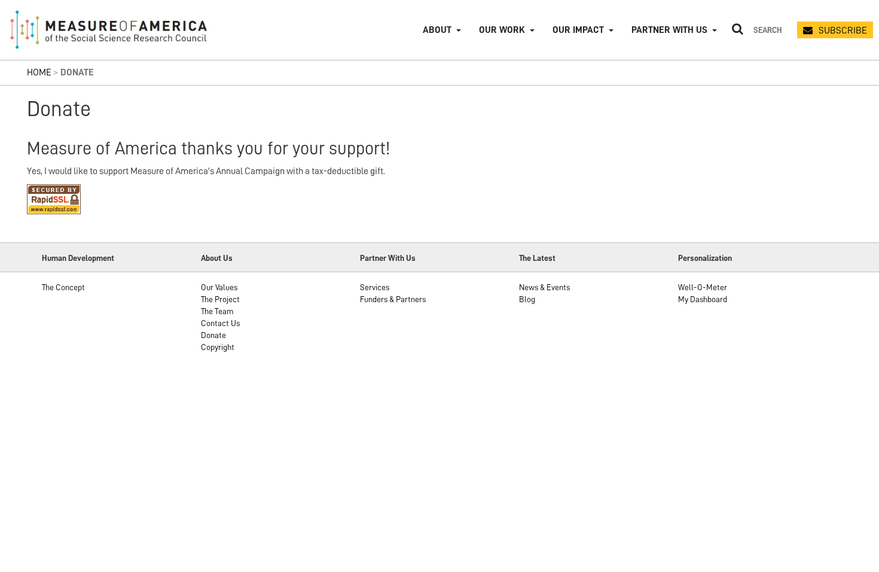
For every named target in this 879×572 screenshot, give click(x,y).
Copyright (217, 347)
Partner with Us (669, 30)
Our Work (502, 30)
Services (374, 287)
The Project (220, 299)
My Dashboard (702, 299)
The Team (217, 311)
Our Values (219, 287)
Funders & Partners (393, 299)
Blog (527, 299)
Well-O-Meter (702, 287)
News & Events (544, 287)
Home (39, 72)
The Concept (63, 287)
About (437, 30)
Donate (213, 335)
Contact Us (220, 323)
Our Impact (578, 30)
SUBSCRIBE (843, 30)
